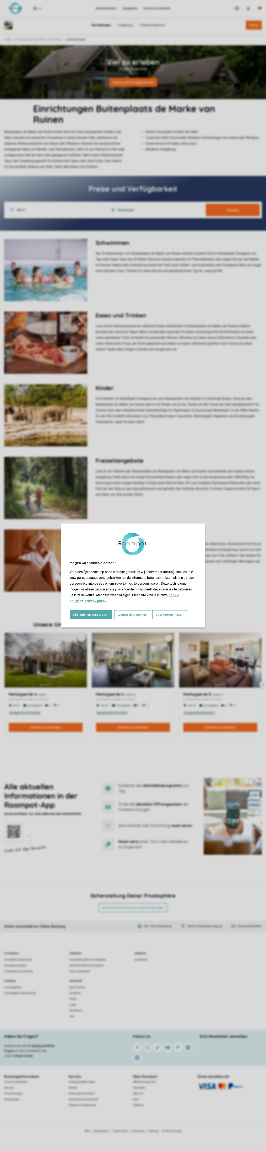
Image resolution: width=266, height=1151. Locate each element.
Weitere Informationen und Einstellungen (133, 908)
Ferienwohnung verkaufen (83, 1099)
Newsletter (139, 1087)
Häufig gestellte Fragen (82, 1081)
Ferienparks (11, 953)
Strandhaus (76, 1010)
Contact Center (22, 1055)
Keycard (9, 1087)
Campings (10, 980)
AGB (86, 1131)
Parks (8, 39)
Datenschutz (101, 1131)
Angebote (130, 8)
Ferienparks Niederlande (18, 959)
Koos (136, 1099)
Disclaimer (138, 1131)
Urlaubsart (75, 953)
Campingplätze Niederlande (20, 993)
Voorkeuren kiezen (169, 615)
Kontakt (73, 1087)
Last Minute (141, 959)
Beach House (77, 987)
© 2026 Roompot (172, 1131)
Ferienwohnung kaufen (82, 1093)
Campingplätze (12, 987)
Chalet (73, 998)
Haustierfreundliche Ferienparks (87, 959)
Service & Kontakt (157, 8)
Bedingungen (12, 1099)
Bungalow (75, 993)
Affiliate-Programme (144, 1081)
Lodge (72, 1004)
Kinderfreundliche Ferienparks (86, 965)
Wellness (138, 1105)
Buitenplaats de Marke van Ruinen (39, 39)
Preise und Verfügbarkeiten (133, 82)
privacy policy (95, 601)
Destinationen (106, 8)
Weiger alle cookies (132, 615)
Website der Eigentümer (82, 1105)
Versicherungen (13, 1093)
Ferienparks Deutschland (18, 971)
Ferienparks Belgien (15, 965)
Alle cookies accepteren (90, 615)
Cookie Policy (120, 1131)
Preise (253, 25)
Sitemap (153, 1131)
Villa (71, 1016)
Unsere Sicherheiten (16, 1081)
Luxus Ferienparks (79, 971)
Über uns (138, 1093)
